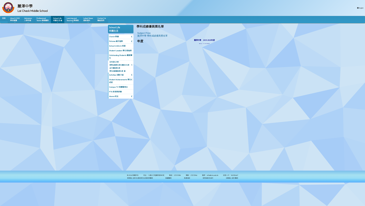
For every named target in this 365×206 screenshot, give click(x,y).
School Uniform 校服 (117, 46)
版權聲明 (168, 178)
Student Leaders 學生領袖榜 (120, 50)
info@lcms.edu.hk (212, 175)
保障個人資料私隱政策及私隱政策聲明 (140, 178)
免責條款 (187, 178)
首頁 (4, 18)
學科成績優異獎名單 (116, 71)
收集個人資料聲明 (232, 178)
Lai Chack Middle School (32, 11)
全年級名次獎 (114, 62)
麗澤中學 (25, 6)
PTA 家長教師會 (115, 92)
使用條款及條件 (208, 178)
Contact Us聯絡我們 (101, 19)
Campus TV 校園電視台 (118, 87)
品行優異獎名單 (115, 68)
